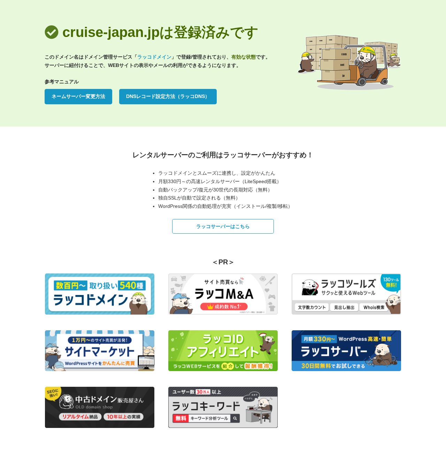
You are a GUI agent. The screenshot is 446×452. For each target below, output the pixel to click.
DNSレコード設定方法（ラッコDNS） (168, 96)
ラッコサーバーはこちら (223, 226)
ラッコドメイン (154, 57)
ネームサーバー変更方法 (78, 96)
